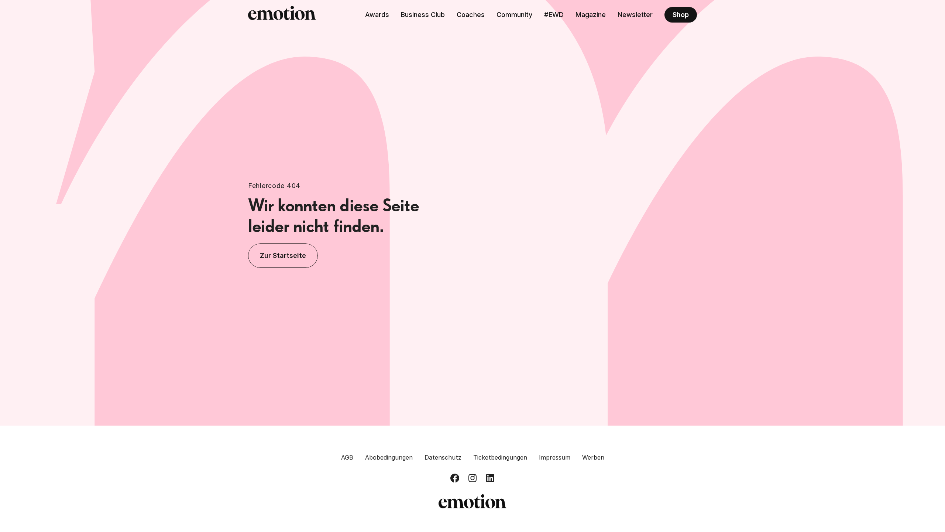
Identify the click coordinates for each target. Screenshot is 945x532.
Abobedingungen (389, 457)
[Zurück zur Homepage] (282, 14)
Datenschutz (443, 457)
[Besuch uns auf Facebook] (454, 478)
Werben (593, 457)
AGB (347, 457)
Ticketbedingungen (500, 457)
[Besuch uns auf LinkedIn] (490, 478)
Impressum (554, 457)
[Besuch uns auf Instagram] (472, 478)
